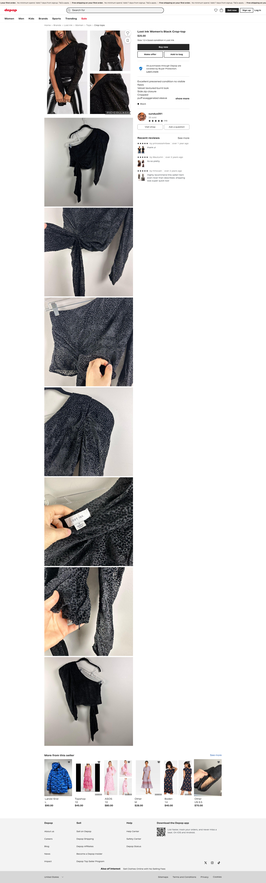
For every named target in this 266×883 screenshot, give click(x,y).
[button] (169, 121)
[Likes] (216, 10)
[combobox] (115, 10)
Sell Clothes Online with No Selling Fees (144, 869)
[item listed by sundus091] (58, 777)
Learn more (152, 71)
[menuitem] (9, 19)
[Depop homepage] (10, 10)
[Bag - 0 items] (221, 10)
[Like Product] (69, 762)
